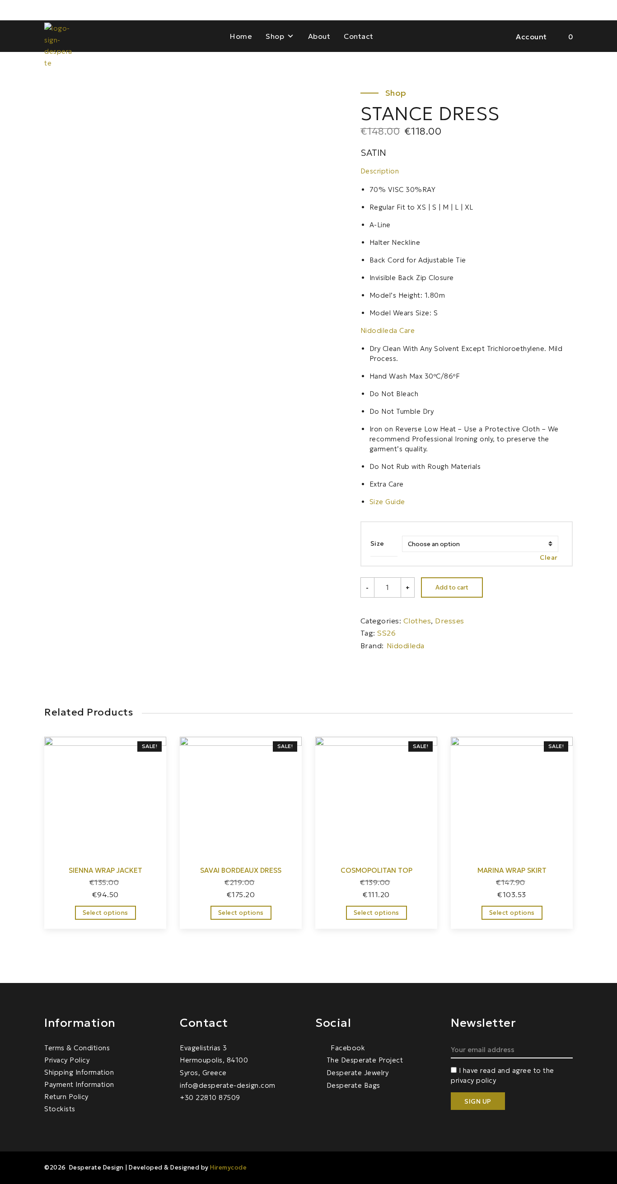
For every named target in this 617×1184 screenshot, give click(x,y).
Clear (549, 557)
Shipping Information (79, 1072)
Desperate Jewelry (357, 1072)
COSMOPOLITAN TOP (376, 870)
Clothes (417, 620)
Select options (105, 913)
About (319, 36)
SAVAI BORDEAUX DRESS (240, 870)
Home (241, 36)
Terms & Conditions (77, 1048)
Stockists (59, 1108)
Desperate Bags (353, 1085)
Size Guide (387, 501)
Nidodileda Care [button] (387, 330)
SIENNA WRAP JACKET (105, 870)
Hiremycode (228, 1167)
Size (377, 543)
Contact (359, 36)
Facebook (347, 1048)
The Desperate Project (365, 1060)
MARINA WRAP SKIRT (512, 870)
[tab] (466, 171)
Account (531, 36)
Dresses (449, 620)
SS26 (386, 632)
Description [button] (379, 171)
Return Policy (66, 1096)
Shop (275, 36)
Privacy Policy (66, 1060)
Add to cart (451, 587)
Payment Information (79, 1084)
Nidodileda (406, 645)
